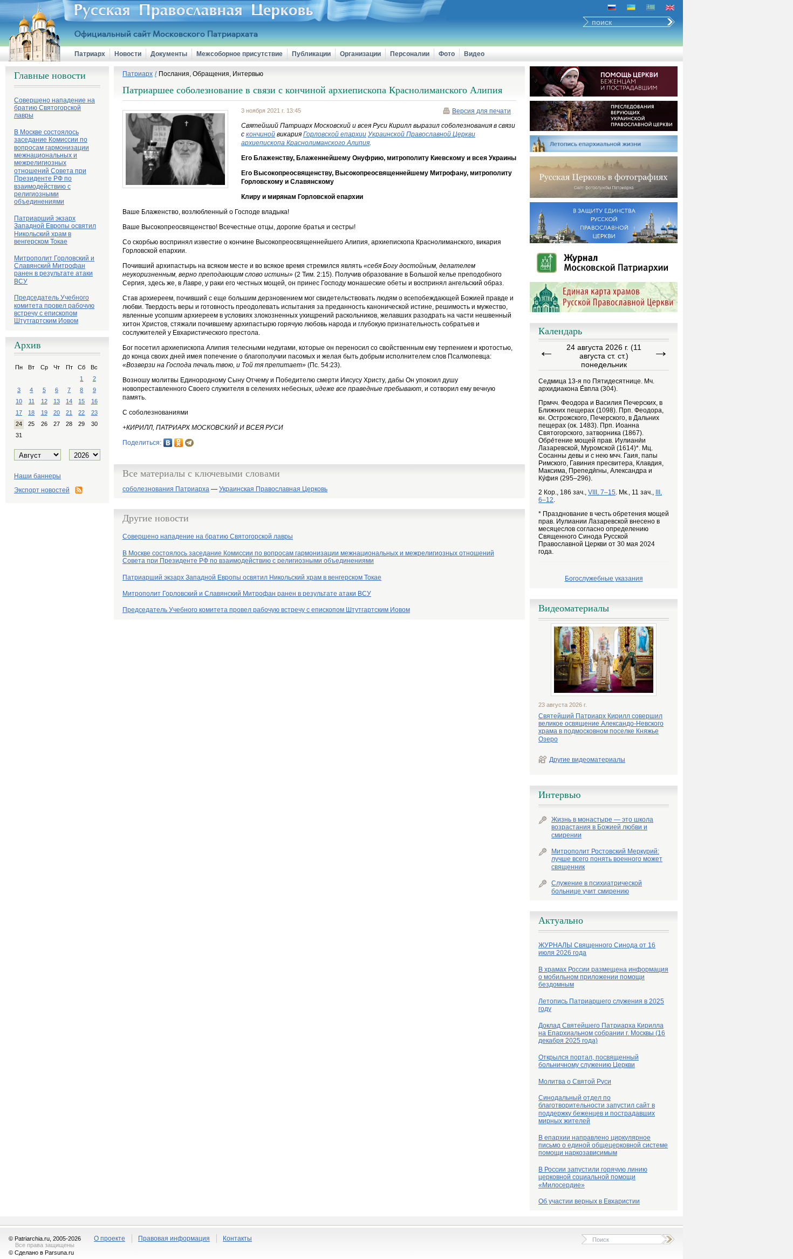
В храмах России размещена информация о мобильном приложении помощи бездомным (603, 977)
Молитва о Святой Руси (574, 1081)
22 (81, 412)
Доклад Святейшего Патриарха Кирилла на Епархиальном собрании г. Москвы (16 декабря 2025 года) (601, 1033)
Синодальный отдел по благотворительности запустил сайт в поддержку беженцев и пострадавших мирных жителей (596, 1109)
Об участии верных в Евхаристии (589, 1201)
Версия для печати (481, 111)
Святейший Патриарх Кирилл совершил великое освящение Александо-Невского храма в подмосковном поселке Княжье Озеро (601, 727)
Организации (360, 54)
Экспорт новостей (42, 490)
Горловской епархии (334, 134)
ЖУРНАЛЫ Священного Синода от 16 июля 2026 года (596, 949)
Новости (127, 54)
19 (44, 412)
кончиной (260, 134)
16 (94, 401)
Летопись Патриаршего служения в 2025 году (601, 1005)
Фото (447, 54)
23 (94, 412)
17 (19, 412)
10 (19, 401)
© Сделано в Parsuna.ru (41, 1252)
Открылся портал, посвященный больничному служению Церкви (588, 1061)
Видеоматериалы (573, 608)
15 (81, 401)
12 (44, 401)
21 (69, 412)
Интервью (559, 794)
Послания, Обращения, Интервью (211, 74)
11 (32, 401)
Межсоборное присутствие (239, 54)
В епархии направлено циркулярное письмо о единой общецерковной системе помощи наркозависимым (603, 1145)
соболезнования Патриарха (165, 489)
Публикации (311, 54)
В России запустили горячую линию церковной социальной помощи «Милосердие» (592, 1177)
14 (69, 401)
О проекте (109, 1238)
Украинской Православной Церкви (421, 134)
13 (56, 401)
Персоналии (409, 54)
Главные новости (50, 75)
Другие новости (155, 518)
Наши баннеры (37, 476)
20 (56, 412)
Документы (169, 54)
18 (31, 412)
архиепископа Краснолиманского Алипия (305, 143)
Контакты (237, 1238)
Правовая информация (174, 1238)
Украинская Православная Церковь (273, 489)
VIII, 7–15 (602, 492)
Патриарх (89, 54)
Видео (474, 54)
